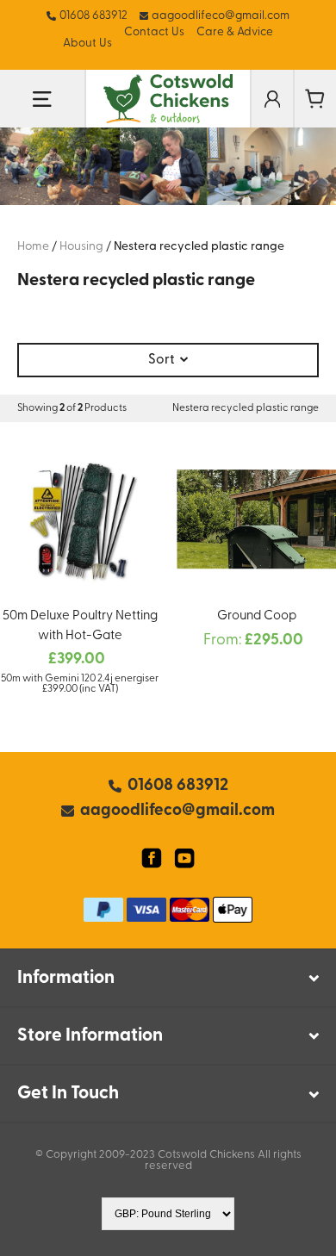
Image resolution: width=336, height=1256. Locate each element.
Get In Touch (68, 1094)
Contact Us (154, 32)
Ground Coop (256, 616)
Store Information (90, 1036)
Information (66, 978)
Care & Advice (234, 32)
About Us (87, 43)
